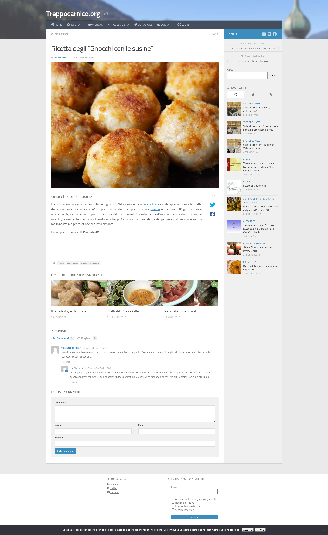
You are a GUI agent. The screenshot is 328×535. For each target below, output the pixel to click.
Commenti (65, 338)
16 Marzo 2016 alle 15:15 (95, 348)
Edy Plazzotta (76, 368)
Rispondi (66, 362)
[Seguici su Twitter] (269, 34)
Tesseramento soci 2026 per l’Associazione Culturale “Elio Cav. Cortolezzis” (258, 167)
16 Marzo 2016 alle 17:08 (99, 368)
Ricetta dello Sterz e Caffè (123, 311)
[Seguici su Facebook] (275, 34)
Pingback (88, 338)
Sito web (59, 437)
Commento (61, 402)
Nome (58, 425)
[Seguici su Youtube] (264, 34)
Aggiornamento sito (253, 199)
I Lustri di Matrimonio (254, 185)
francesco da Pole (70, 348)
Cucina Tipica (60, 34)
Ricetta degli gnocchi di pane (68, 311)
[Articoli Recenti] (235, 94)
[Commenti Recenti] (269, 94)
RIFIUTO (260, 530)
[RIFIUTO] (323, 530)
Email (142, 425)
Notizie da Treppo (184, 502)
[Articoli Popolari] (252, 94)
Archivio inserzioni (184, 509)
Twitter (113, 488)
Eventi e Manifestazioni (187, 506)
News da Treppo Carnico (255, 243)
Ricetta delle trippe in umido (180, 311)
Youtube (114, 492)
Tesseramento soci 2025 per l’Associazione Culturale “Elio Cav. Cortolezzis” (258, 229)
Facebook (115, 484)
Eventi (246, 159)
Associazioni (249, 221)
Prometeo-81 (62, 57)
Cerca (230, 69)
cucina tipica (151, 204)
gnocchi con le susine (90, 263)
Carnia (61, 263)
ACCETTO (247, 530)
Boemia (155, 209)
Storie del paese (251, 103)
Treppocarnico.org (73, 13)
